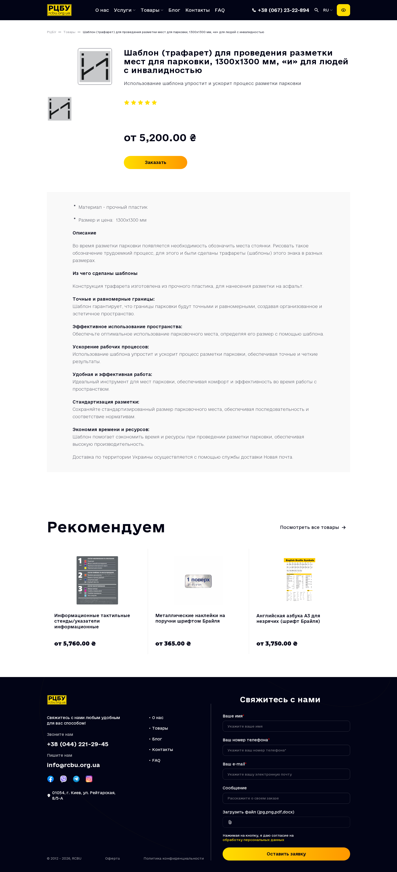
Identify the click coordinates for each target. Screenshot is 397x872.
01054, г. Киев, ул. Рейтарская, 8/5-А (83, 795)
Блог (174, 10)
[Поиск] (316, 10)
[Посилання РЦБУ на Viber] (63, 779)
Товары (150, 10)
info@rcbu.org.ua (73, 765)
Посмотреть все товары (309, 527)
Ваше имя (233, 716)
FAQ (220, 10)
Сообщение (235, 788)
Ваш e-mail (235, 764)
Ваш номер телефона (246, 740)
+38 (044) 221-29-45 (77, 744)
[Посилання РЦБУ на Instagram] (89, 779)
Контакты (197, 10)
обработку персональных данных (253, 840)
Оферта (112, 858)
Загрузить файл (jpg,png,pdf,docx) (258, 812)
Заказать (155, 162)
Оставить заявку (286, 853)
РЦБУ (51, 32)
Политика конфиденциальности (174, 858)
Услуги (123, 10)
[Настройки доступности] (343, 10)
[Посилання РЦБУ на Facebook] (50, 779)
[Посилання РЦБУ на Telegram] (76, 779)
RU (327, 10)
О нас (102, 10)
